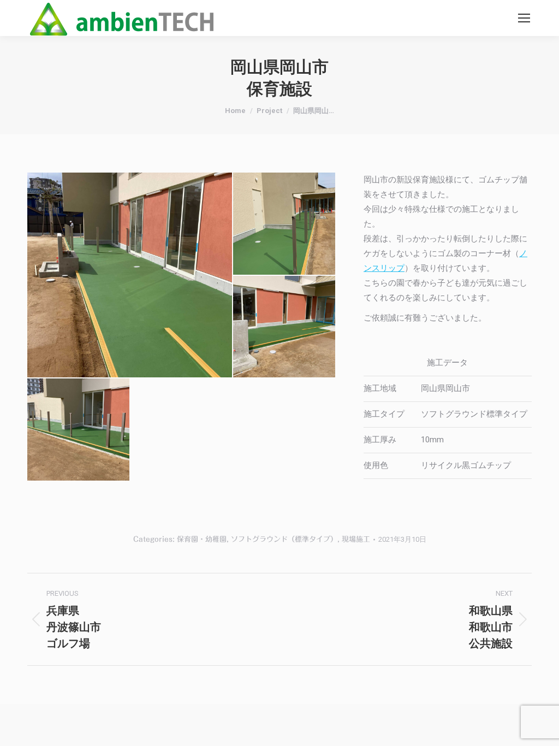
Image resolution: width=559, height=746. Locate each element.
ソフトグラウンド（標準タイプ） (284, 539)
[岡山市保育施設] (130, 275)
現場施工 (356, 539)
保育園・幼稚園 (202, 539)
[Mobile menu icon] (524, 18)
